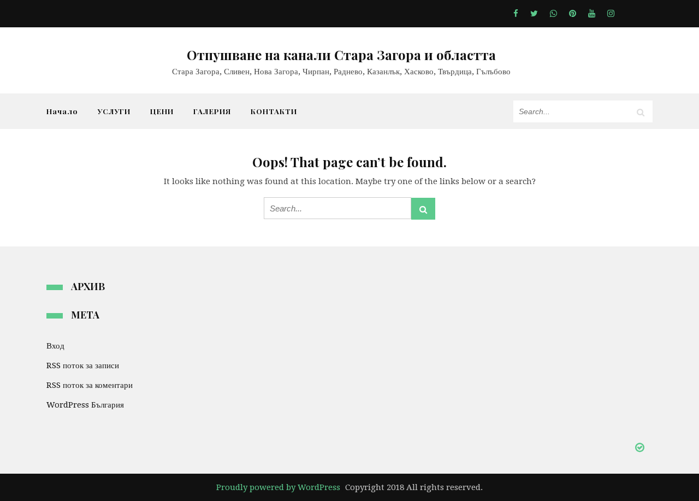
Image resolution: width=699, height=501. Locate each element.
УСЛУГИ (114, 111)
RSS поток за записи (82, 365)
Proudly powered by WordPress (278, 487)
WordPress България (85, 405)
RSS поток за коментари (89, 385)
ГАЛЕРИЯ (212, 111)
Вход (55, 346)
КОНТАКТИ (274, 111)
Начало (62, 111)
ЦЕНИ (162, 111)
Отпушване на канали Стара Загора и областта (341, 54)
